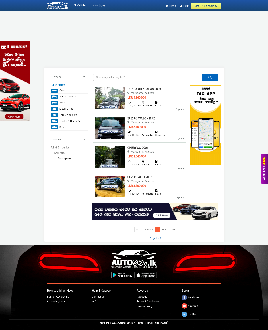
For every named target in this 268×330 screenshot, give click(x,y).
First (138, 229)
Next (164, 229)
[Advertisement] (134, 39)
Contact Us (98, 296)
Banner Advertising (58, 296)
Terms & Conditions (148, 301)
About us (142, 296)
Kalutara (59, 152)
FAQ (94, 301)
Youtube (193, 305)
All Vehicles (80, 5)
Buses (63, 127)
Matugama (64, 158)
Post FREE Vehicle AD (206, 6)
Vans (62, 102)
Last (173, 229)
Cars (62, 90)
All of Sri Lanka (60, 147)
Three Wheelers (68, 115)
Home (172, 5)
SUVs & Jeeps (67, 96)
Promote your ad (56, 301)
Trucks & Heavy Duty (71, 121)
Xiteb (165, 323)
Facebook (193, 297)
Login (185, 5)
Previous (149, 229)
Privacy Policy (144, 306)
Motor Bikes (66, 108)
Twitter (192, 314)
